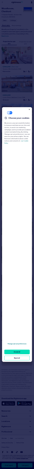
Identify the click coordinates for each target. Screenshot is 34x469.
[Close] (29, 109)
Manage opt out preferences (17, 344)
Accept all (17, 352)
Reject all (17, 358)
